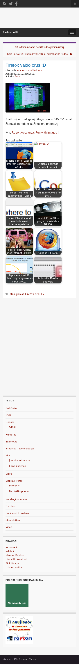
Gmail (12, 426)
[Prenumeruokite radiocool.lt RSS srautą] (4, 3)
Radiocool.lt (10, 32)
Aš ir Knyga (12, 563)
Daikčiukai (11, 408)
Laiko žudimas (17, 465)
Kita (8, 455)
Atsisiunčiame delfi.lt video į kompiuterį (41, 46)
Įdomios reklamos (19, 460)
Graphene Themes (28, 659)
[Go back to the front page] (39, 18)
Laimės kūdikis (14, 567)
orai (37, 294)
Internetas (11, 441)
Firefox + (14, 485)
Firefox (29, 294)
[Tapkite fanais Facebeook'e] (16, 3)
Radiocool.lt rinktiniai (17, 513)
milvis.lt (10, 551)
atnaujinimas (17, 294)
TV (42, 294)
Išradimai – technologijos (20, 448)
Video (9, 526)
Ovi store (11, 506)
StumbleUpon (13, 519)
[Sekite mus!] (11, 3)
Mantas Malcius (15, 555)
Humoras (22, 70)
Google (10, 421)
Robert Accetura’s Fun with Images (34, 132)
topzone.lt (11, 547)
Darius (18, 76)
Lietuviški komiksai (16, 559)
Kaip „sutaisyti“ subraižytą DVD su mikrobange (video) (38, 53)
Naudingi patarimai (16, 499)
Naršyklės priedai (19, 491)
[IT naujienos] (19, 629)
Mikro (9, 473)
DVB (8, 415)
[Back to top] (70, 659)
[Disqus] (39, 348)
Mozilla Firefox (35, 70)
